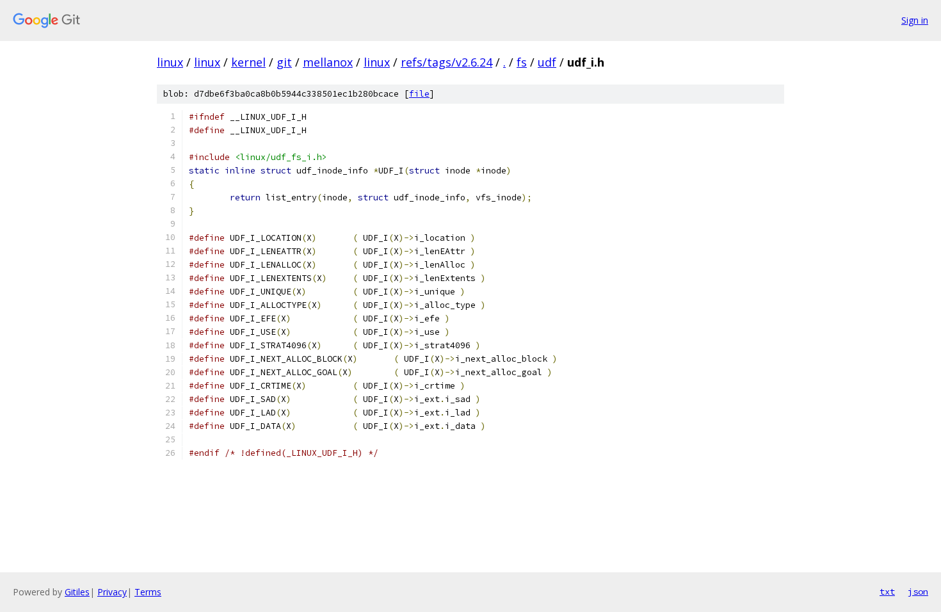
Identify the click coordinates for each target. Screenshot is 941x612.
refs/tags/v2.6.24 (446, 62)
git (284, 62)
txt (887, 591)
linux (170, 62)
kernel (248, 62)
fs (522, 62)
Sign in (914, 20)
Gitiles (77, 592)
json (918, 591)
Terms (147, 592)
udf (547, 62)
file (419, 93)
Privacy (112, 592)
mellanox (328, 62)
